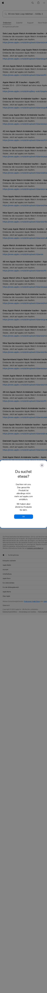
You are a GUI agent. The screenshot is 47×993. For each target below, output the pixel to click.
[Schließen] (42, 465)
